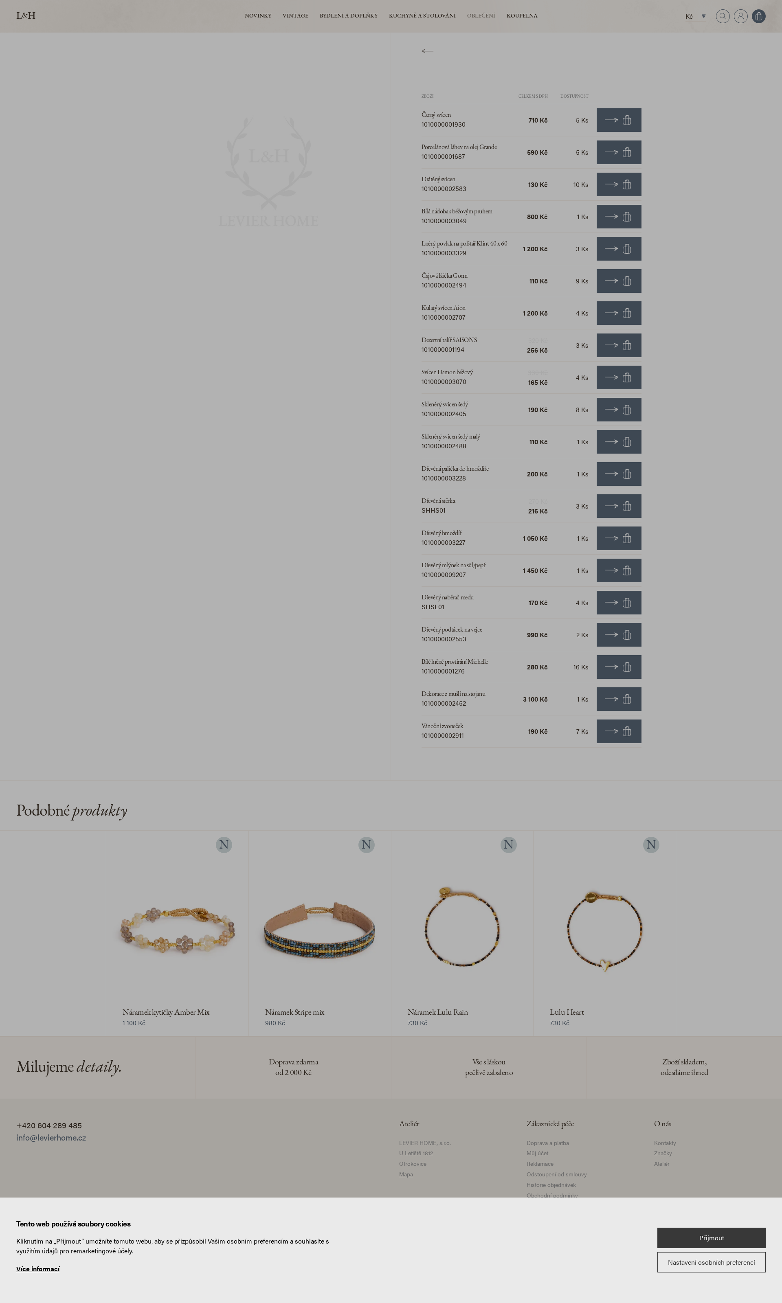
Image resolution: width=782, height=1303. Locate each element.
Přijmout (711, 1237)
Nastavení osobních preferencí (711, 1262)
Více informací (37, 1268)
